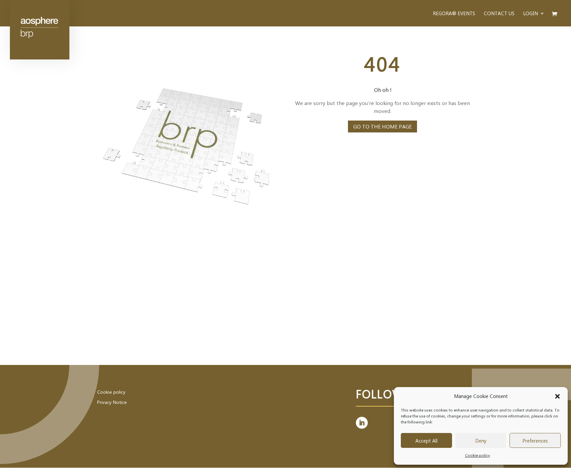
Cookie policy (477, 455)
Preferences (535, 440)
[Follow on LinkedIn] (362, 423)
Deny (480, 440)
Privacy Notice (112, 402)
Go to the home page (382, 126)
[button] (557, 396)
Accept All (426, 440)
